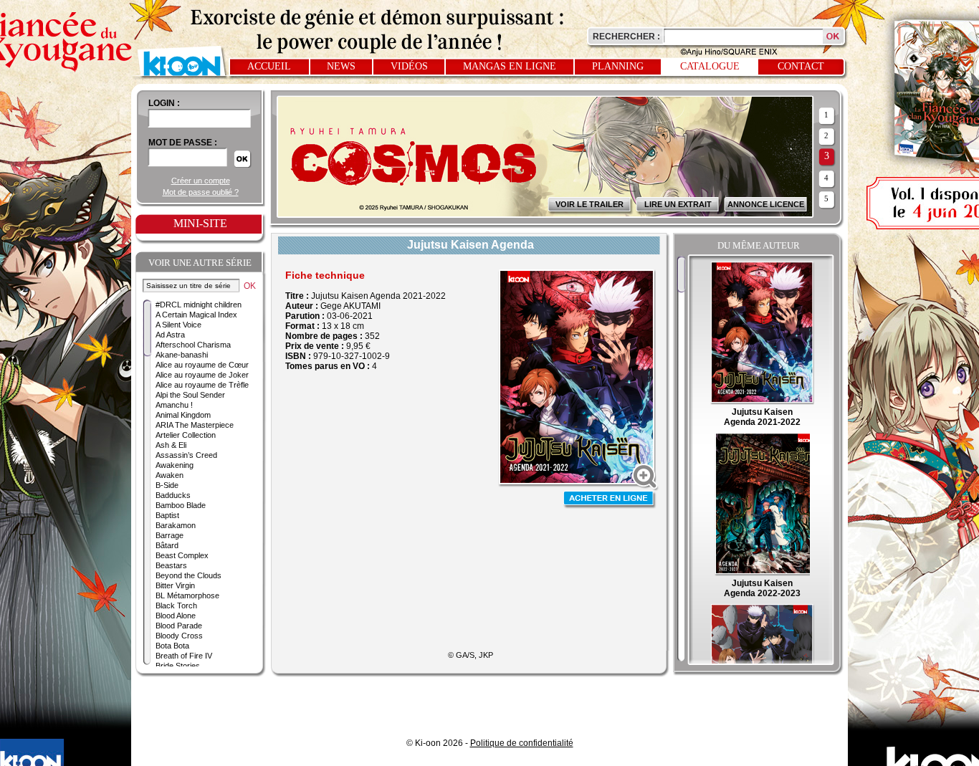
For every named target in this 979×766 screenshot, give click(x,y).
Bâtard (167, 545)
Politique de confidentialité (521, 743)
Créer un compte (200, 180)
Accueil (269, 66)
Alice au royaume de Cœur (202, 364)
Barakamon (176, 525)
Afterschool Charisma (193, 344)
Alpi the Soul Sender (190, 395)
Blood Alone (176, 615)
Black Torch (176, 605)
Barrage (169, 535)
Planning (618, 66)
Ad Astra (170, 334)
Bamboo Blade (181, 505)
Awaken (169, 475)
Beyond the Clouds (188, 575)
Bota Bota (172, 645)
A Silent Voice (178, 324)
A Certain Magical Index (196, 314)
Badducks (173, 495)
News (341, 66)
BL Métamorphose (187, 595)
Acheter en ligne (609, 500)
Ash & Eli (171, 445)
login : (164, 103)
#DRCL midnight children (199, 304)
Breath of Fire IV (184, 655)
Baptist (167, 515)
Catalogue (710, 66)
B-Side (167, 485)
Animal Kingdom (183, 415)
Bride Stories (178, 665)
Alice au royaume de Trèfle (202, 384)
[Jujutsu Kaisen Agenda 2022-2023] (762, 573)
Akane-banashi (182, 354)
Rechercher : (626, 37)
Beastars (171, 565)
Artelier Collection (186, 435)
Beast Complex (182, 555)
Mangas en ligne (509, 66)
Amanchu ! (174, 405)
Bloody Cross (179, 635)
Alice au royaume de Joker (202, 374)
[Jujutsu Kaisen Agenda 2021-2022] (762, 402)
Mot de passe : (182, 143)
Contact (801, 66)
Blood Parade (179, 625)
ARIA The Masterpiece (195, 425)
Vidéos (409, 66)
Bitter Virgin (175, 585)
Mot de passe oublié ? (201, 192)
